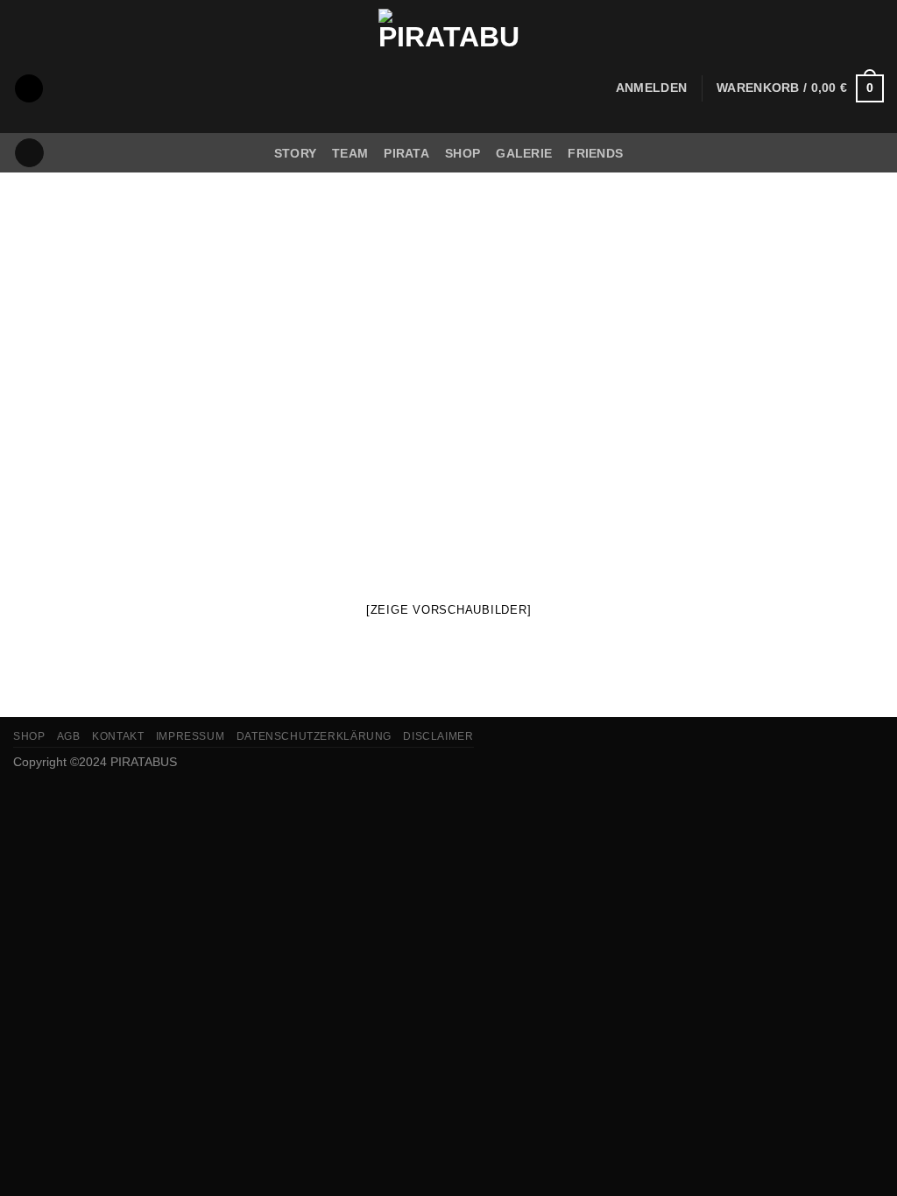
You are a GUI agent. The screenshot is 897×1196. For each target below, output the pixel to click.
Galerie (524, 153)
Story (295, 153)
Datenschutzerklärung (314, 736)
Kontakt (118, 736)
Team (350, 153)
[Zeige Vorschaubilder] (449, 609)
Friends (595, 153)
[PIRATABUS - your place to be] (448, 66)
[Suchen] (29, 88)
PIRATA (406, 153)
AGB (69, 736)
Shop (462, 153)
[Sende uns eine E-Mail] (29, 153)
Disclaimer (438, 736)
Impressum (190, 736)
